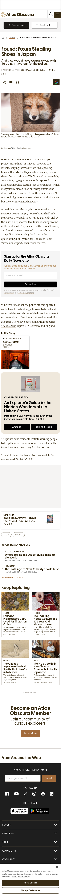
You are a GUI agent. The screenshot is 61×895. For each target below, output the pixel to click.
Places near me (18, 25)
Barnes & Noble (44, 427)
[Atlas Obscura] (18, 14)
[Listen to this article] (17, 82)
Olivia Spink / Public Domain (23, 137)
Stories (12, 38)
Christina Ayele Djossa (16, 70)
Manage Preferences (30, 890)
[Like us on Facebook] (7, 794)
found (18, 535)
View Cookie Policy (20, 877)
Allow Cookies (30, 883)
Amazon (16, 427)
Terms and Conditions (26, 293)
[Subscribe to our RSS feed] (51, 794)
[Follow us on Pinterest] (43, 794)
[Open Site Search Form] (50, 14)
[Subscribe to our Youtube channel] (16, 794)
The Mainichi (35, 176)
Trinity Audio (16, 148)
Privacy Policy (9, 293)
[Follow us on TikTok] (25, 794)
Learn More (30, 733)
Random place (46, 25)
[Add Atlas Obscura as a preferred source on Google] (56, 82)
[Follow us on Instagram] (34, 794)
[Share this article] (4, 82)
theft (6, 535)
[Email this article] (11, 82)
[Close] (57, 867)
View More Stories (11, 578)
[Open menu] (57, 14)
